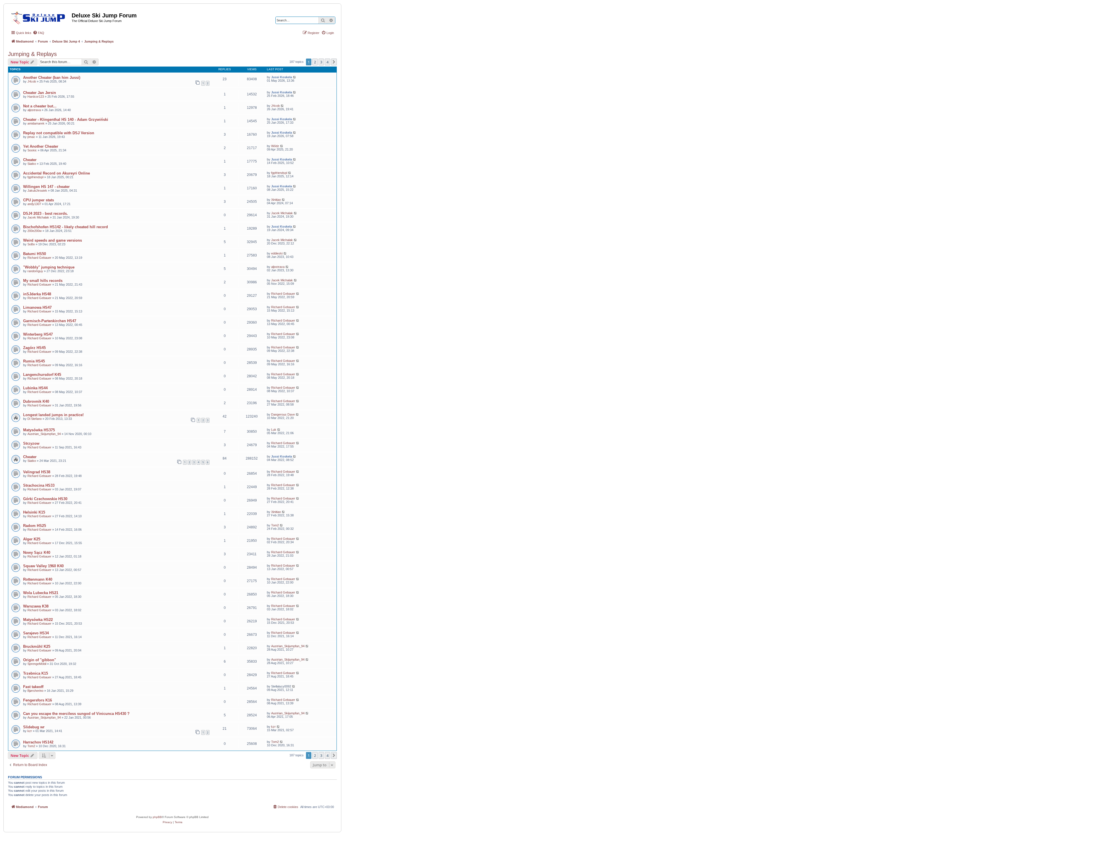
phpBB (157, 817)
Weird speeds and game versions (52, 240)
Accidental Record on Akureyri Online (56, 173)
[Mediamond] (40, 17)
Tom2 (275, 525)
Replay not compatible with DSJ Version (58, 133)
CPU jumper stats (38, 200)
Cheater (30, 160)
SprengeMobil (36, 663)
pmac (31, 137)
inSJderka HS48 (37, 294)
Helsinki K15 (34, 512)
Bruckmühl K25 (36, 646)
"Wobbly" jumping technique (48, 267)
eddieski (277, 253)
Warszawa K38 (36, 606)
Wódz (275, 146)
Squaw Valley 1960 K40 (43, 566)
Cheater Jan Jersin (39, 93)
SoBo (31, 244)
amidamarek (36, 123)
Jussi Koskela (281, 77)
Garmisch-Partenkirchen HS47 (49, 321)
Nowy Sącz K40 (36, 552)
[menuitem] (38, 32)
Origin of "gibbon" (39, 660)
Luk (273, 429)
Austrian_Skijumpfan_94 (44, 434)
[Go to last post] (295, 77)
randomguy (35, 271)
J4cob (31, 81)
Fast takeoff (33, 687)
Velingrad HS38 (36, 472)
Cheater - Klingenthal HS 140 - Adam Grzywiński (65, 119)
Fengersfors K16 (37, 700)
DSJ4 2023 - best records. (45, 213)
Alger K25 (31, 539)
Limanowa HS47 (37, 307)
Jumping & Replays (32, 54)
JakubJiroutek (37, 190)
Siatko (31, 163)
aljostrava (34, 110)
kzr (29, 731)
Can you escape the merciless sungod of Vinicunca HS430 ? (76, 713)
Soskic (32, 150)
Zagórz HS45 (34, 348)
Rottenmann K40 (37, 579)
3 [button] (321, 62)
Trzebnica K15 (35, 673)
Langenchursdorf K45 (42, 374)
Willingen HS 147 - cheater (46, 187)
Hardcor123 (35, 96)
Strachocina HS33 (39, 485)
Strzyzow (31, 443)
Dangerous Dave (283, 414)
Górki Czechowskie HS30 (45, 499)
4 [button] (328, 62)
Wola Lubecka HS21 (40, 593)
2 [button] (315, 62)
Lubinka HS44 (35, 388)
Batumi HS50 (34, 254)
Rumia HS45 (34, 361)
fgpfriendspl (35, 177)
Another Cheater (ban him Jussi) (51, 77)
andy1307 (34, 204)
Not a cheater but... (40, 106)
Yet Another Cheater (40, 146)
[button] (334, 62)
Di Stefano (34, 418)
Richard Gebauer (39, 257)
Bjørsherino (35, 690)
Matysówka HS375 (39, 430)
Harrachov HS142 (38, 742)
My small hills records (43, 280)
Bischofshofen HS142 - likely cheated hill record (65, 227)
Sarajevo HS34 (36, 633)
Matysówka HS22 (38, 620)
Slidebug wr (34, 727)
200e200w (34, 230)
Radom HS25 (34, 526)
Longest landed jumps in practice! (53, 415)
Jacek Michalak (38, 217)
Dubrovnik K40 (36, 401)
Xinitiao (276, 199)
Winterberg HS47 (38, 334)
